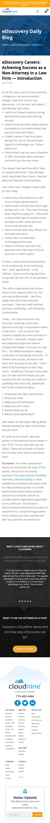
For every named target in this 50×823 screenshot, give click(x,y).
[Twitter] (25, 702)
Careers (36, 44)
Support (21, 771)
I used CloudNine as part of (25, 558)
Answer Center (36, 733)
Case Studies (36, 717)
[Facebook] (18, 702)
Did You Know (36, 720)
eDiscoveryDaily (20, 44)
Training (34, 730)
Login (20, 777)
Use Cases (22, 748)
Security (8, 778)
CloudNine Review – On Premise (9, 729)
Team (7, 765)
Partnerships (9, 772)
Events (7, 775)
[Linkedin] (32, 702)
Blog (33, 713)
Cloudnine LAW (10, 736)
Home (5, 44)
